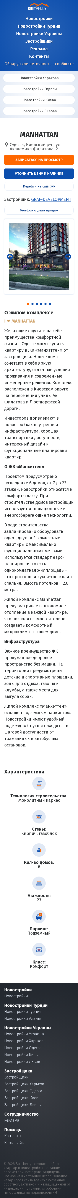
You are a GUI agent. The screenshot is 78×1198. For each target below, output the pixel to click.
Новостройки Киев (21, 1054)
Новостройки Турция (22, 1011)
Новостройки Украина (24, 1034)
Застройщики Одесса (23, 1091)
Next (68, 256)
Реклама (39, 48)
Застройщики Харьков (24, 1084)
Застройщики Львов (22, 1104)
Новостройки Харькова (39, 78)
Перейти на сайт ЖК (39, 186)
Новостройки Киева (39, 100)
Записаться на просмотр (39, 159)
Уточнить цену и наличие (39, 173)
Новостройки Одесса (23, 1047)
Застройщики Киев (21, 1098)
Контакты (39, 56)
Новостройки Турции (39, 26)
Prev (9, 256)
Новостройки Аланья (23, 1018)
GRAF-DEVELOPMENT (51, 199)
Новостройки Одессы (39, 89)
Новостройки (39, 18)
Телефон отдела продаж (39, 210)
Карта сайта (15, 1142)
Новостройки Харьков (24, 1041)
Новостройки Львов (22, 1061)
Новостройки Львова (39, 111)
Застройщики (39, 41)
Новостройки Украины (39, 33)
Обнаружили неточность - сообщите (39, 63)
